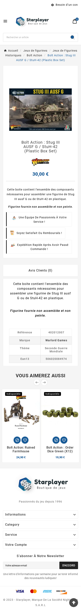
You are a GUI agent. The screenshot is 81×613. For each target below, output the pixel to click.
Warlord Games (56, 340)
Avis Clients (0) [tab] (40, 270)
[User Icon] (67, 21)
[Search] (73, 37)
